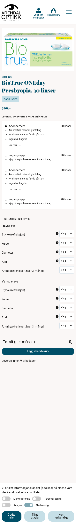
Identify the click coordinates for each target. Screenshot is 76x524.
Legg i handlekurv (38, 351)
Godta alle (11, 516)
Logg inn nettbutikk (38, 16)
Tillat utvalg (35, 516)
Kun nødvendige (61, 516)
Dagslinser (10, 99)
